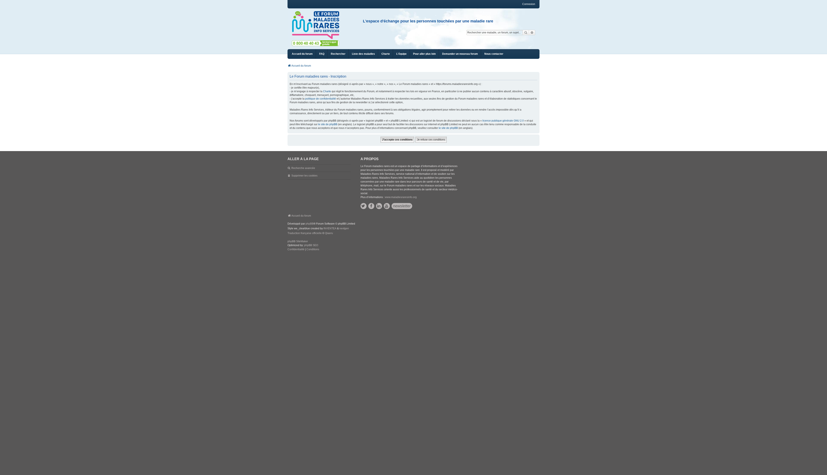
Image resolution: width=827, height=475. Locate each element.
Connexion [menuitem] (528, 4)
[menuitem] (363, 54)
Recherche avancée (303, 168)
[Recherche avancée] (532, 32)
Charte (327, 91)
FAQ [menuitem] (321, 53)
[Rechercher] (525, 32)
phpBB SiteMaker (298, 241)
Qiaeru (329, 233)
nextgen (344, 228)
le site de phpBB (327, 124)
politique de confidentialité (320, 98)
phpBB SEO (311, 245)
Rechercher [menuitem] (338, 53)
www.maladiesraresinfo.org (401, 197)
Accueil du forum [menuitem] (302, 53)
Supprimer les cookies (304, 175)
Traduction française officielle (305, 233)
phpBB (310, 223)
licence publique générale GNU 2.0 (503, 120)
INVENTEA (329, 228)
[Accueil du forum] (317, 25)
